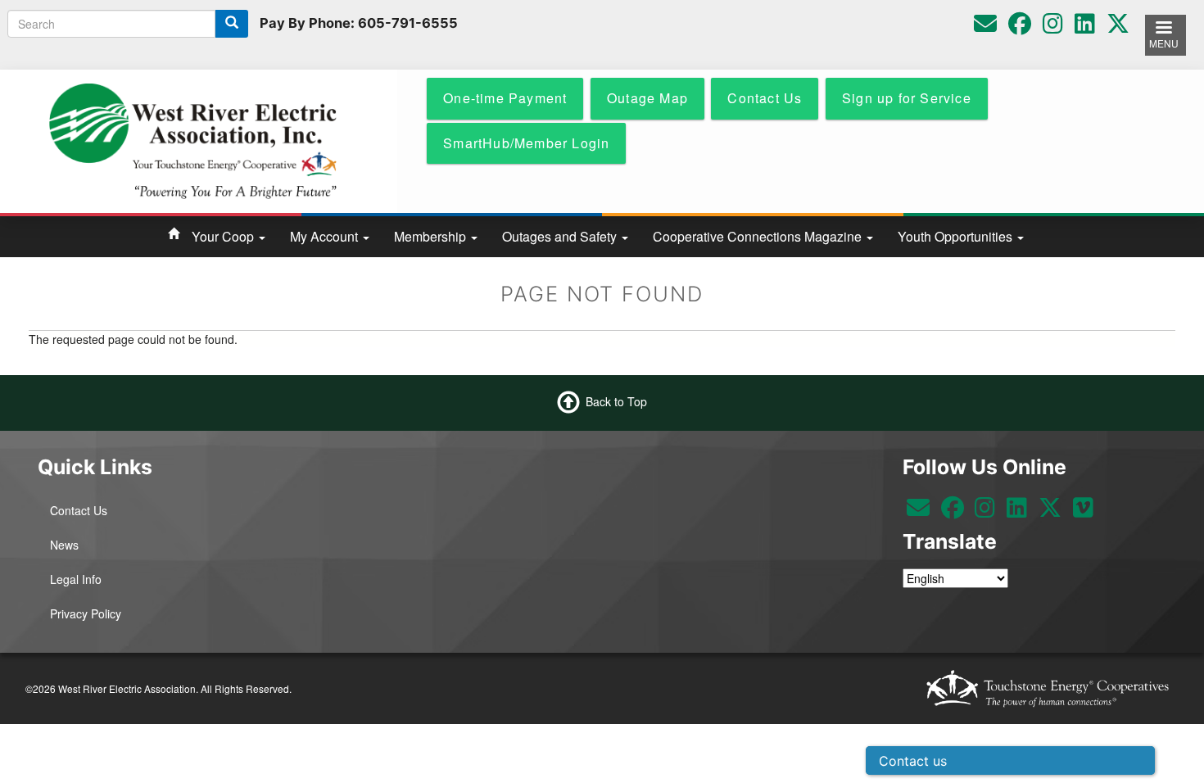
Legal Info (76, 579)
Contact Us (78, 510)
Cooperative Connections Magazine (759, 236)
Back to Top (616, 400)
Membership (431, 236)
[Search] (231, 24)
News (64, 544)
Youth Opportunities (957, 236)
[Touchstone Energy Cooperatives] (1048, 688)
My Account (325, 236)
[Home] (192, 139)
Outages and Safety (561, 236)
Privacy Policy (85, 613)
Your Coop (224, 236)
